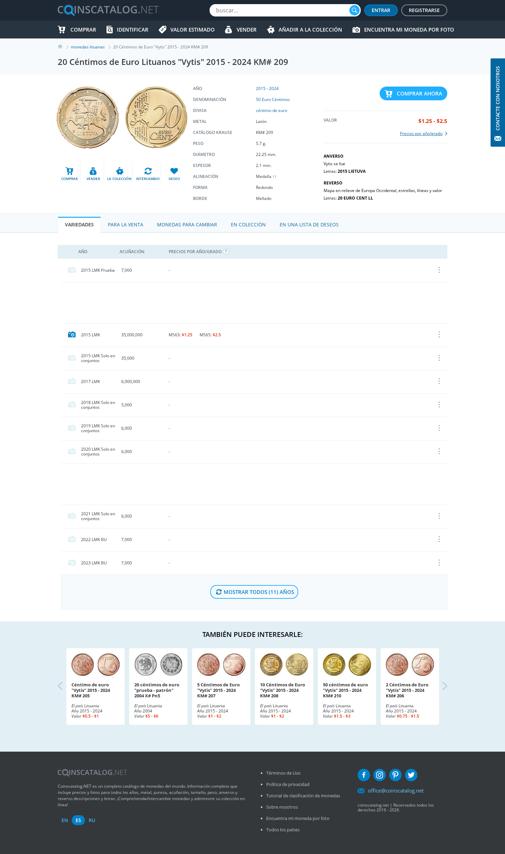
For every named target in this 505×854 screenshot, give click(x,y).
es (78, 820)
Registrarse (424, 10)
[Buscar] (354, 10)
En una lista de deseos (309, 224)
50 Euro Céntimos (273, 99)
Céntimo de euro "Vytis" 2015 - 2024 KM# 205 (90, 690)
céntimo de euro (271, 110)
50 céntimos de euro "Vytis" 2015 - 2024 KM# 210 (345, 690)
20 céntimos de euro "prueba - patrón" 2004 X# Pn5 (156, 690)
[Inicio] (64, 47)
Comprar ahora (419, 93)
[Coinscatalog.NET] (108, 10)
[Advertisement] (254, 302)
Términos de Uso (283, 773)
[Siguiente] (439, 686)
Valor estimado (192, 29)
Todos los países (283, 830)
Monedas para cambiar (187, 224)
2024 (274, 88)
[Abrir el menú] (439, 270)
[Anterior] (66, 686)
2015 (261, 88)
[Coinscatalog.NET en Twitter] (411, 775)
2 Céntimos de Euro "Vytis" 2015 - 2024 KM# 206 (407, 690)
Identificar (132, 29)
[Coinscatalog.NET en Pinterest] (395, 775)
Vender (247, 29)
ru (92, 820)
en (64, 820)
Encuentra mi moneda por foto (409, 29)
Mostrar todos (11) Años (259, 591)
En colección (248, 224)
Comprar (83, 29)
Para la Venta (125, 224)
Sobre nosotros (282, 807)
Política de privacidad (288, 784)
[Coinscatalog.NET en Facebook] (364, 775)
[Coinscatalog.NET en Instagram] (379, 775)
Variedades (79, 224)
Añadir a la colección (310, 29)
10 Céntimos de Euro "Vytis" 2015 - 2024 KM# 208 (282, 690)
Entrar (381, 10)
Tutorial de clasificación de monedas (303, 796)
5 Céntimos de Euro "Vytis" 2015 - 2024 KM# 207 (218, 690)
